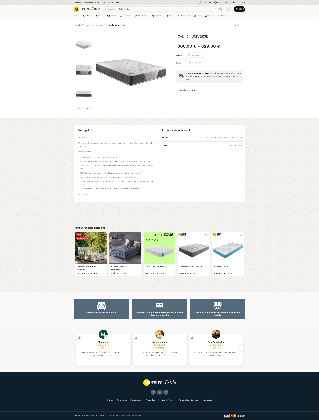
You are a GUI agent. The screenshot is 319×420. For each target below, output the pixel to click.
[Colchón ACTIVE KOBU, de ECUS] (159, 248)
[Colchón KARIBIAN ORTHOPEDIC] (125, 248)
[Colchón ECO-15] (228, 248)
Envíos (110, 400)
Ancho (179, 55)
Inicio (78, 25)
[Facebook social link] (153, 392)
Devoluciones (136, 400)
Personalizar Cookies (188, 400)
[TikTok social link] (165, 392)
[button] (80, 108)
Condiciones (121, 400)
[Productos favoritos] (221, 9)
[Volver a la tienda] (238, 25)
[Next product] (241, 25)
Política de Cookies (166, 400)
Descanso (88, 25)
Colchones (100, 25)
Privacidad (150, 400)
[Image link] (159, 382)
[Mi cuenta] (228, 9)
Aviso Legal (206, 400)
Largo (179, 63)
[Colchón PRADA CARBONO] (194, 248)
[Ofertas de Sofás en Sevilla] (101, 306)
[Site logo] (87, 9)
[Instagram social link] (159, 392)
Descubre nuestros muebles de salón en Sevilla (217, 314)
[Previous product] (235, 25)
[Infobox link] (205, 3)
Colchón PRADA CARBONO (191, 267)
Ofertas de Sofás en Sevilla (101, 312)
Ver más (109, 355)
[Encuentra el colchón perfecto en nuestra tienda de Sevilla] (159, 306)
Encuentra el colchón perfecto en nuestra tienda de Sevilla (159, 314)
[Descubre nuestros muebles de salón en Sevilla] (217, 306)
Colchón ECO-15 (221, 267)
